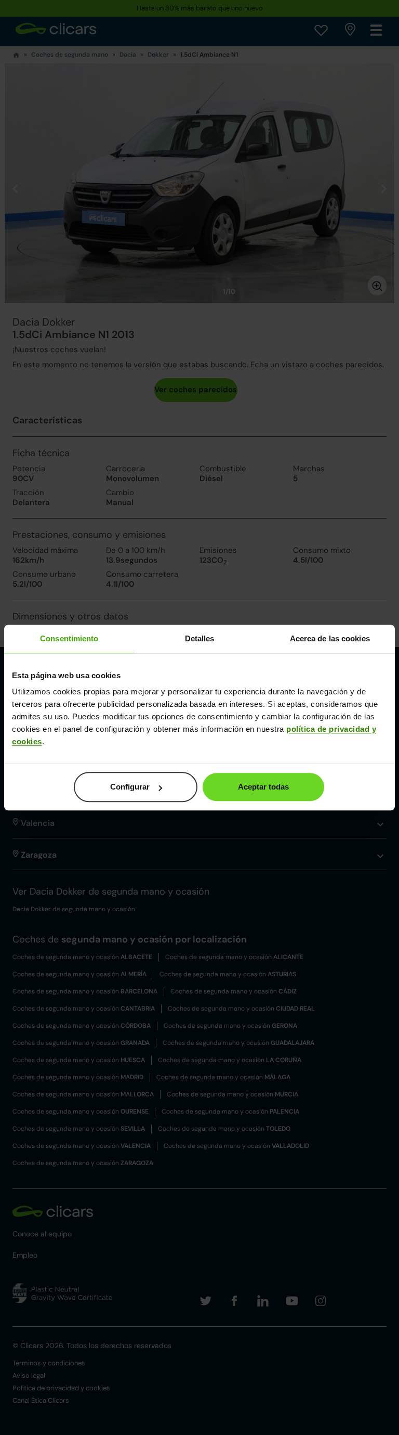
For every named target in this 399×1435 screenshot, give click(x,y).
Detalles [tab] (200, 638)
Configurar (130, 786)
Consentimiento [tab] (69, 638)
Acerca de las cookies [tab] (330, 638)
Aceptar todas (263, 786)
